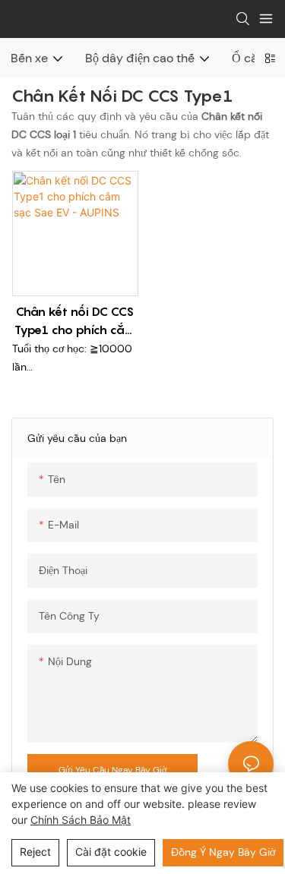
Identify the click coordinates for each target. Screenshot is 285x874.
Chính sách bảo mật (80, 819)
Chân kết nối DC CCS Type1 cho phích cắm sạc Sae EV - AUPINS (74, 321)
